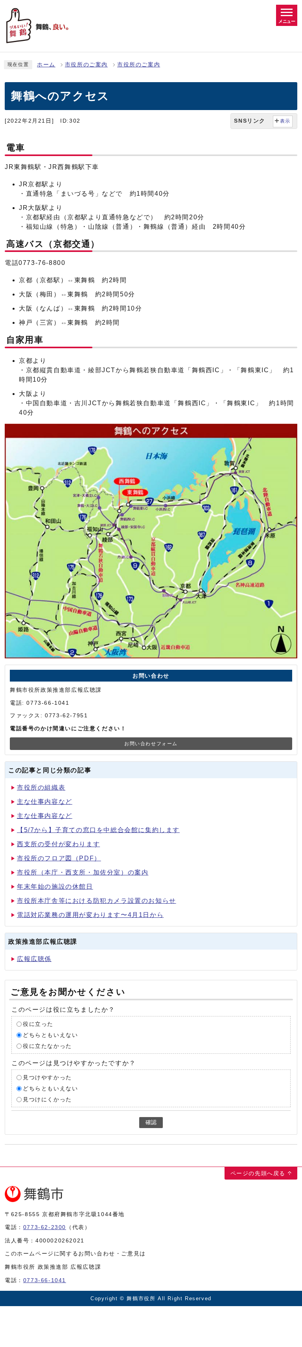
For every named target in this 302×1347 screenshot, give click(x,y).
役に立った (38, 1024)
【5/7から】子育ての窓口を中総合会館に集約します (98, 830)
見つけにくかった (47, 1100)
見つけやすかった (47, 1078)
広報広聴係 (34, 959)
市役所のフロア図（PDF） (59, 858)
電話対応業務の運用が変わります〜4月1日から (90, 914)
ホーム (46, 65)
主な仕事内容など (44, 801)
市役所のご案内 (86, 65)
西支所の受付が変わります (58, 844)
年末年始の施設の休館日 (55, 886)
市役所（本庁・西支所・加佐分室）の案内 (82, 872)
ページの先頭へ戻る (257, 1173)
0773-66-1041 (44, 1280)
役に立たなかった (47, 1046)
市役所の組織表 (41, 787)
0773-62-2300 (44, 1227)
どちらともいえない (50, 1035)
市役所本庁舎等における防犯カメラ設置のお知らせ (96, 900)
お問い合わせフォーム (151, 743)
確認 (151, 1122)
